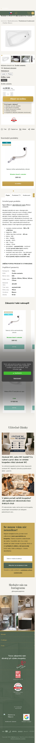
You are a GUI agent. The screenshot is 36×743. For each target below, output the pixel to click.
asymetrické (16, 287)
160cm (30, 278)
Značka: (7, 23)
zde (20, 369)
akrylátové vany (19, 205)
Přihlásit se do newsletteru (18, 565)
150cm (24, 278)
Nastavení (17, 378)
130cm (14, 278)
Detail (14, 346)
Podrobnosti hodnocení (26, 21)
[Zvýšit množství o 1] (11, 94)
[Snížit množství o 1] (4, 94)
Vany (13, 271)
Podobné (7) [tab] (16, 195)
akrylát (14, 284)
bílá (13, 276)
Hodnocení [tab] (26, 195)
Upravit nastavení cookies (18, 738)
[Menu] (33, 13)
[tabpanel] (18, 165)
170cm (14, 280)
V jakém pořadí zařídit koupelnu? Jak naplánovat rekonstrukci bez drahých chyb (16, 501)
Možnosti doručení (10, 68)
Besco (14, 292)
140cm (19, 278)
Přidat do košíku (18, 99)
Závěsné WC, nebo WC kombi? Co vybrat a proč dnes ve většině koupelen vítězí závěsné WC (17, 459)
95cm (14, 290)
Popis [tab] (8, 195)
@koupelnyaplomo (18, 591)
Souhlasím (18, 373)
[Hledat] (16, 13)
